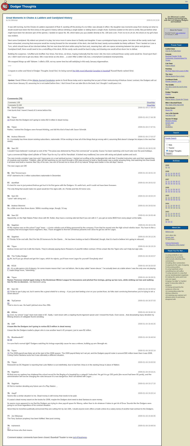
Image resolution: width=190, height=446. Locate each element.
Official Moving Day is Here (174, 76)
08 (176, 173)
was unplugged (180, 33)
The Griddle (169, 85)
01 (169, 167)
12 (166, 173)
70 (8, 353)
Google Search (170, 138)
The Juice (169, 74)
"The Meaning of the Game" (175, 245)
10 (171, 173)
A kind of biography (172, 243)
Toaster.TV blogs (171, 119)
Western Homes (171, 121)
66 (8, 303)
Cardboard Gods (171, 79)
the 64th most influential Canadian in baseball (91, 71)
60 (8, 268)
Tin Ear (167, 125)
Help (186, 1)
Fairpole (168, 54)
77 (8, 428)
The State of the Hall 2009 (174, 105)
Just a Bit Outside (171, 113)
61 (8, 259)
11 (169, 173)
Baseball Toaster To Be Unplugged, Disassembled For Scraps (176, 58)
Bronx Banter (170, 108)
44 (8, 120)
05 (169, 175)
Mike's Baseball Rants (173, 103)
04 (171, 175)
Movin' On (168, 110)
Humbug (168, 69)
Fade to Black (170, 66)
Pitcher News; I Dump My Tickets (176, 99)
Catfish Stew (170, 49)
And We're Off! (170, 115)
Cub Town (169, 63)
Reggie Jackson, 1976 (173, 81)
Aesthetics (169, 127)
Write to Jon (169, 232)
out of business (80, 437)
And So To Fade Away (173, 51)
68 (11, 340)
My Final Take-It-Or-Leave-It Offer (177, 71)
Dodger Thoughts (171, 92)
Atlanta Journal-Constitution (43, 80)
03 (174, 175)
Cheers (168, 94)
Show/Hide (151, 102)
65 (8, 292)
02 (166, 167)
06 (166, 175)
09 (174, 173)
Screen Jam (169, 123)
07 (179, 173)
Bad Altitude (169, 97)
